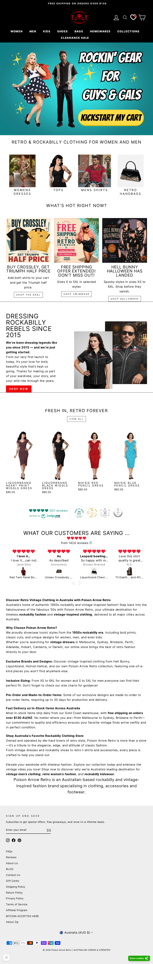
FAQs (9, 851)
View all (76, 419)
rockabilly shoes (57, 750)
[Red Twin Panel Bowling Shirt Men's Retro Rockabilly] (24, 571)
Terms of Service (16, 904)
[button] (74, 583)
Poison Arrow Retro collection (91, 666)
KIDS (47, 31)
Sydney (102, 642)
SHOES (63, 31)
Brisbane (116, 642)
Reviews (11, 857)
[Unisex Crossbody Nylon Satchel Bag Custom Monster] (59, 571)
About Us (12, 863)
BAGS (79, 31)
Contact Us (13, 875)
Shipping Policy (15, 886)
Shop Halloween (125, 298)
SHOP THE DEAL (28, 294)
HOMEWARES (100, 31)
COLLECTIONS (128, 31)
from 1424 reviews (74, 543)
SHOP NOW (18, 388)
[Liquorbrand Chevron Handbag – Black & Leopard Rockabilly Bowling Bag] (94, 571)
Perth (129, 642)
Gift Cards (12, 880)
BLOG (9, 869)
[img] (76, 538)
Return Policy (14, 892)
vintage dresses (26, 750)
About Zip (12, 921)
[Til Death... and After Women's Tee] (129, 571)
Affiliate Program (16, 910)
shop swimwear (77, 294)
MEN (33, 31)
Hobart (26, 647)
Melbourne (87, 642)
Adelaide (12, 647)
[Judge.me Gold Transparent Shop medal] (92, 512)
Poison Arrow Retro (78, 609)
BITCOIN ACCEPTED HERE (22, 916)
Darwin (58, 647)
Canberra (40, 647)
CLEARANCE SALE (75, 37)
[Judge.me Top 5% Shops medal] (118, 512)
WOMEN (17, 31)
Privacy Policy (14, 898)
